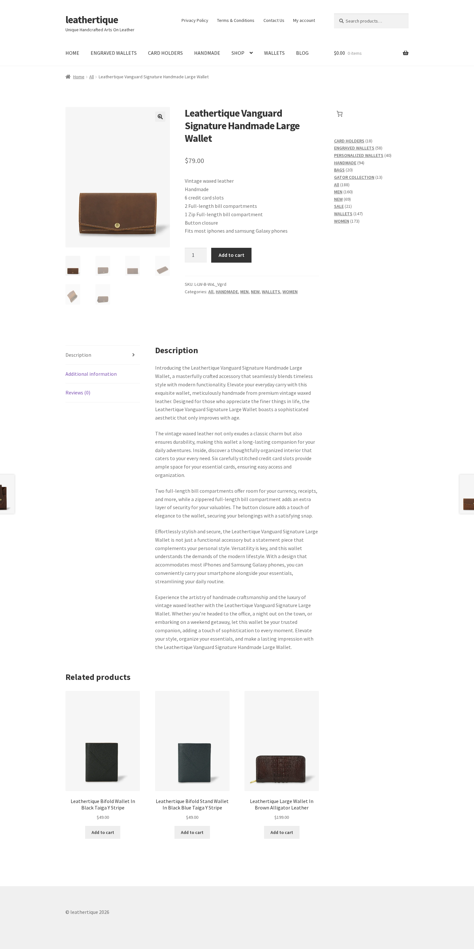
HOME (72, 53)
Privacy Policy (195, 20)
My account (304, 20)
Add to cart (231, 255)
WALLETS (274, 53)
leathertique (91, 19)
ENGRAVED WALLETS (114, 53)
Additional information (91, 374)
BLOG (302, 53)
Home (78, 77)
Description (78, 355)
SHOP (238, 53)
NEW (255, 292)
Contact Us (273, 20)
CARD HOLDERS (165, 53)
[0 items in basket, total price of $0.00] (339, 114)
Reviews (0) (77, 392)
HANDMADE (207, 53)
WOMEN (290, 292)
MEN (244, 292)
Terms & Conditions (235, 20)
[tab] (102, 355)
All (91, 77)
